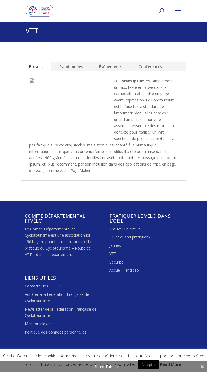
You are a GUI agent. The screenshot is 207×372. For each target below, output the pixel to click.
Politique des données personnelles (56, 332)
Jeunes (115, 245)
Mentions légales (39, 323)
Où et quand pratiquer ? (129, 237)
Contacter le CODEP (42, 286)
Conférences (150, 66)
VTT (112, 253)
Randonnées (71, 66)
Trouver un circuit (124, 228)
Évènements (110, 66)
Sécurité (116, 262)
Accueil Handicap (124, 270)
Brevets (36, 66)
